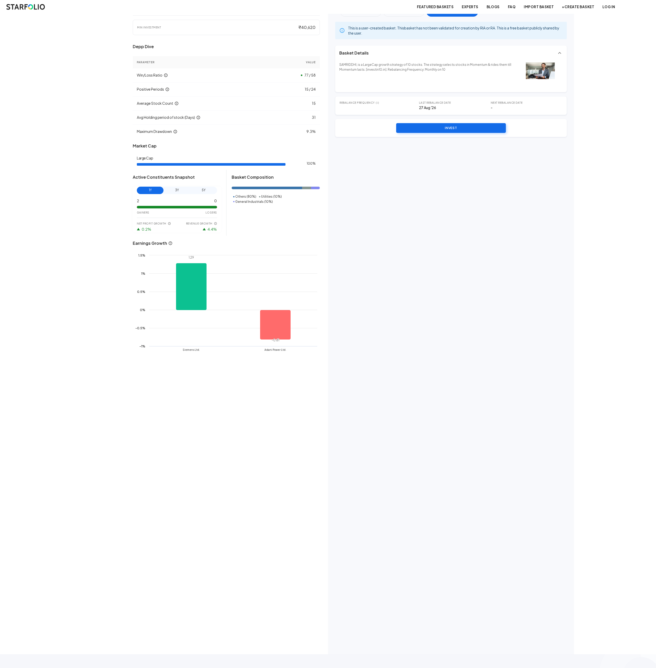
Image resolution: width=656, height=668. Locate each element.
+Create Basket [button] (578, 7)
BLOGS (493, 7)
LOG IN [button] (608, 7)
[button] (451, 53)
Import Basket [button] (539, 7)
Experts (470, 7)
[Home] (25, 7)
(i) (377, 102)
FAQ (512, 7)
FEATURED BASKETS (435, 7)
